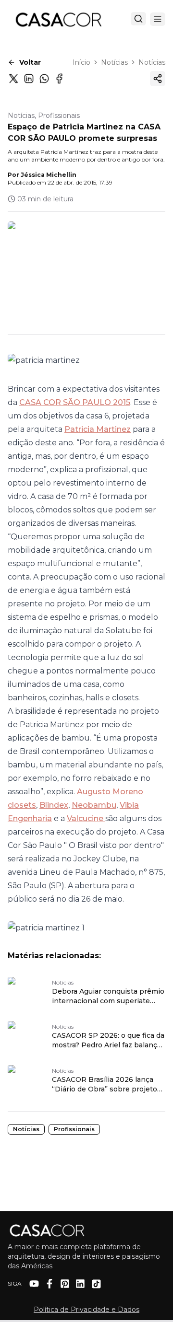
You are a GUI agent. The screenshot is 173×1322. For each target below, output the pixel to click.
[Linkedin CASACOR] (80, 1283)
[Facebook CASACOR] (49, 1283)
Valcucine (86, 818)
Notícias (114, 62)
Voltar (30, 62)
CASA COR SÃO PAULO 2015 (74, 402)
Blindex (53, 805)
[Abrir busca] (138, 18)
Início (81, 62)
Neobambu (94, 805)
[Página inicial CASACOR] (58, 19)
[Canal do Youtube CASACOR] (34, 1283)
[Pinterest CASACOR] (65, 1283)
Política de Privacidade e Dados (86, 1309)
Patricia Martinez (97, 429)
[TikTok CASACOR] (96, 1283)
